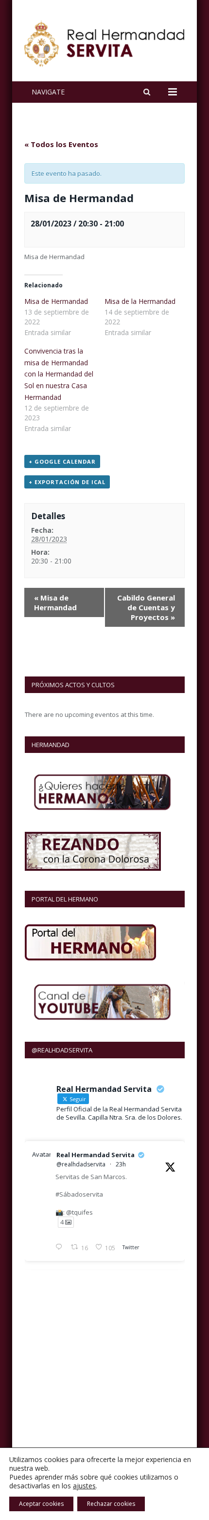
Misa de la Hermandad (139, 301)
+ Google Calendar (62, 461)
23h (121, 1164)
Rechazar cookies (111, 1504)
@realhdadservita (80, 1164)
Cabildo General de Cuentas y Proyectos (146, 607)
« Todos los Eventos (61, 144)
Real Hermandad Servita (95, 1154)
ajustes (84, 1486)
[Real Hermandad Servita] (104, 41)
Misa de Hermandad (56, 301)
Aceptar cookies (41, 1504)
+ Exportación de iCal (67, 482)
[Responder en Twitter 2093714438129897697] (61, 1248)
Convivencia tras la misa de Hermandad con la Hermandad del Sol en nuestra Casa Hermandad (58, 374)
